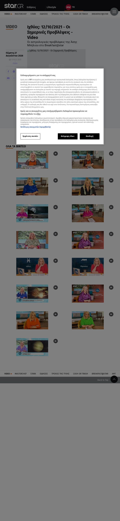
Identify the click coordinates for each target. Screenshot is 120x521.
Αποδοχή (90, 136)
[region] (60, 106)
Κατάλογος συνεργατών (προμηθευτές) (35, 127)
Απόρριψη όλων (67, 136)
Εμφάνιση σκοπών (30, 136)
